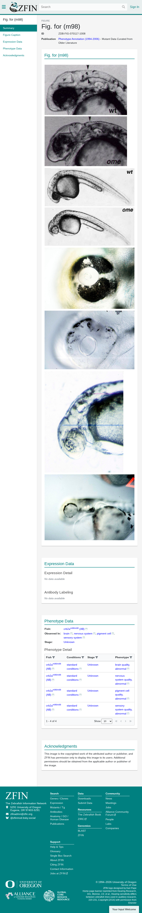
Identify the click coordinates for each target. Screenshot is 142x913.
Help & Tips (56, 846)
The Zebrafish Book (89, 814)
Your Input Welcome (124, 909)
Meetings (111, 802)
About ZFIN (57, 860)
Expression (56, 802)
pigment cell (104, 633)
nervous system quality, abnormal (123, 679)
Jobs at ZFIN (57, 873)
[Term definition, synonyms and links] (71, 633)
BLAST (82, 830)
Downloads (84, 798)
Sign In (134, 6)
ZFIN (81, 835)
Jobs (108, 807)
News (109, 798)
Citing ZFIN (56, 864)
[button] (53, 657)
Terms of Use (128, 885)
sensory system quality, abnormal (123, 709)
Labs (108, 823)
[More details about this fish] (86, 628)
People (110, 819)
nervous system (83, 633)
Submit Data (85, 802)
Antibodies (56, 811)
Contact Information (61, 868)
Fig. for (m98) (13, 19)
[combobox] (83, 7)
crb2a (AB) (74, 628)
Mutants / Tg (57, 807)
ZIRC (81, 818)
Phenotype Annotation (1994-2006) (78, 38)
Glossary (55, 851)
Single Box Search (61, 855)
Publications (57, 823)
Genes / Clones (59, 798)
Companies (112, 828)
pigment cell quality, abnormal (122, 694)
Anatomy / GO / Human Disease (59, 818)
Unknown (92, 664)
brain (67, 633)
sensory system (73, 637)
